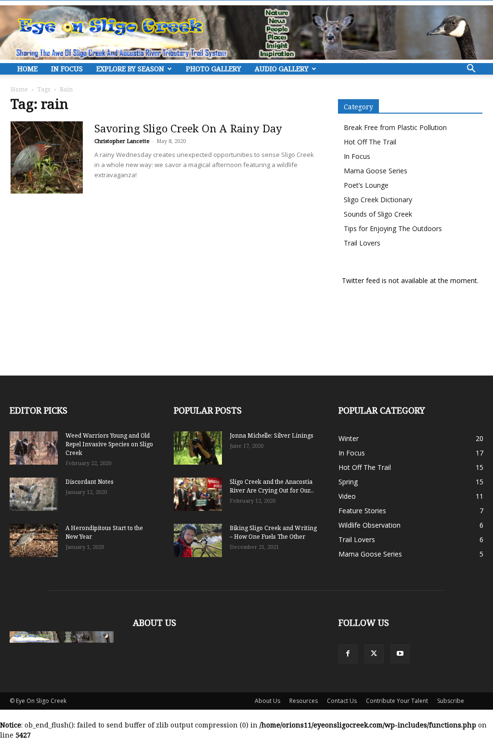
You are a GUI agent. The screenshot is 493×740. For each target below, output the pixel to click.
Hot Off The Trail (370, 141)
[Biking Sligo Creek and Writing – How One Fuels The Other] (198, 540)
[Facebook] (348, 653)
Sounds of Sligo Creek (378, 214)
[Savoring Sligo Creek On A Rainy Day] (47, 157)
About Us (267, 701)
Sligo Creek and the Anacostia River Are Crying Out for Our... (272, 486)
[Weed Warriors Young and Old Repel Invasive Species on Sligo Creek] (34, 448)
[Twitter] (374, 653)
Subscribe (450, 701)
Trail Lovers (362, 242)
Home (27, 68)
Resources (303, 701)
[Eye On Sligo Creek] (246, 32)
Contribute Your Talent (397, 701)
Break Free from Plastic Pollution (395, 127)
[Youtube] (400, 653)
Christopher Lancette (122, 140)
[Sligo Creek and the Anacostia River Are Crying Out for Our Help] (198, 494)
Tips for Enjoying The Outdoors (393, 228)
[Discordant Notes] (34, 494)
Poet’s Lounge (366, 185)
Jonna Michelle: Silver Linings (271, 435)
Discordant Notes (89, 482)
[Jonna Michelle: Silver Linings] (198, 448)
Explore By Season (130, 68)
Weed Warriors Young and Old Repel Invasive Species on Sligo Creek (109, 444)
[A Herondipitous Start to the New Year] (34, 540)
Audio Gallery (282, 68)
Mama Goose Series (375, 170)
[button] (470, 69)
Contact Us (342, 701)
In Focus (67, 68)
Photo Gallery (213, 68)
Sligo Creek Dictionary (378, 199)
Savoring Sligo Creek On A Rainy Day (188, 128)
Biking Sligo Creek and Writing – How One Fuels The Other (273, 532)
